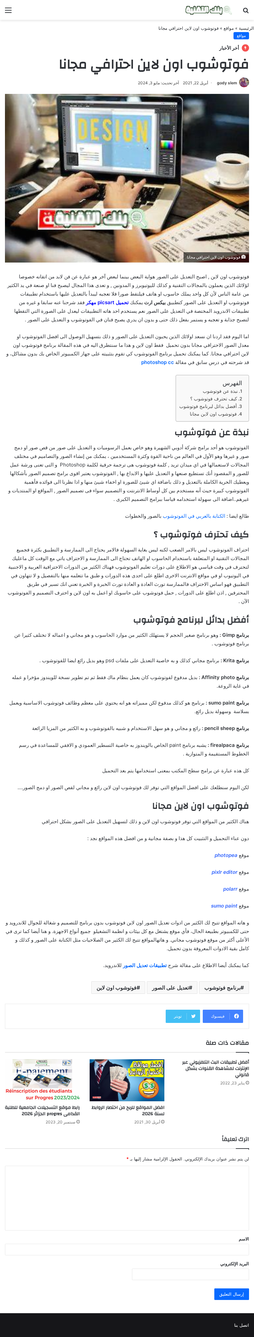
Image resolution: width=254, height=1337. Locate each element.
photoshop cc (157, 362)
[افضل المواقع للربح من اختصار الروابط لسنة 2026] (127, 1080)
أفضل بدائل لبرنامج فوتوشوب (208, 406)
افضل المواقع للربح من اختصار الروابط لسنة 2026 (128, 1110)
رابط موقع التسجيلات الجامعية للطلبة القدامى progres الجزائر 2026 (42, 1110)
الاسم (244, 1238)
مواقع (229, 28)
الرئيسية (246, 28)
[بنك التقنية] (209, 10)
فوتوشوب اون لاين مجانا (213, 414)
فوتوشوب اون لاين (117, 987)
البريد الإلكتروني (234, 1263)
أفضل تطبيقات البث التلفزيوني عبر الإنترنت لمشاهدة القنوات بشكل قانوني (215, 1068)
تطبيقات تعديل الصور (145, 965)
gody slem (227, 82)
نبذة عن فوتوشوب (220, 391)
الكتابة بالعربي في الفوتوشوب (194, 516)
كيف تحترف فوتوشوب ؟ (213, 398)
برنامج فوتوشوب (222, 987)
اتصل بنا (241, 1325)
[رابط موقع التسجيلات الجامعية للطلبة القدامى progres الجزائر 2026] (42, 1080)
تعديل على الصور (170, 987)
